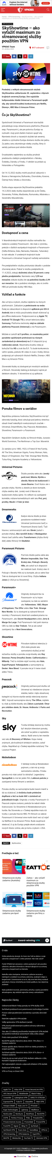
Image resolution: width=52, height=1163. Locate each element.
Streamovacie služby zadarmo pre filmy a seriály (36, 913)
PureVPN (6, 1126)
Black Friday (36, 1094)
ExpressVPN (8, 1102)
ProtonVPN (40, 1122)
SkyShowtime (16, 843)
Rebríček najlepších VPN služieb (14, 1019)
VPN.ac (44, 1130)
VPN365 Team (8, 47)
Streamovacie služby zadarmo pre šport (11, 912)
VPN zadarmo (23, 1134)
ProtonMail (28, 1122)
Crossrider (7, 1098)
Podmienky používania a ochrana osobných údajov (32, 1149)
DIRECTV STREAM (37, 1098)
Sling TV (24, 1126)
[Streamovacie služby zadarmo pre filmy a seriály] (38, 893)
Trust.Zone (22, 1130)
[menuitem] (20, 1156)
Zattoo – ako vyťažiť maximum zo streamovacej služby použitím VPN (36, 882)
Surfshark (34, 1126)
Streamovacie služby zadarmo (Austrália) (11, 879)
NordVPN (40, 1114)
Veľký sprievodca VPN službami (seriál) (17, 1022)
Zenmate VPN (41, 1138)
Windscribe (16, 1138)
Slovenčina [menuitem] (21, 1156)
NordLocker (7, 1114)
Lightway (24, 1110)
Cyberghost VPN (20, 1098)
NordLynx (19, 1114)
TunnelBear (33, 1130)
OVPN (5, 1118)
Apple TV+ (7, 1090)
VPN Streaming (14, 17)
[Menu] (3, 10)
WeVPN (6, 1138)
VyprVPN (36, 1134)
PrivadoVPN (38, 1118)
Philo (28, 1118)
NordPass (30, 1114)
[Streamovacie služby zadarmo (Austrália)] (13, 861)
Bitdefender (23, 1094)
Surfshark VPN (9, 1130)
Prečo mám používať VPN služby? (15, 1037)
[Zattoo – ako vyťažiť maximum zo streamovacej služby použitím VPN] (38, 861)
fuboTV (19, 1102)
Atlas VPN (18, 1090)
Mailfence (35, 1110)
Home (4, 17)
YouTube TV (28, 1138)
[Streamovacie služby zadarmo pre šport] (13, 893)
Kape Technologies (10, 1110)
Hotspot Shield (9, 1106)
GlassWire (29, 1102)
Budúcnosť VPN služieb (11, 1068)
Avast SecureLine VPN (34, 1090)
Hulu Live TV (23, 1106)
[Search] (48, 10)
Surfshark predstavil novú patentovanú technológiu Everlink (25, 1009)
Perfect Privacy (17, 1118)
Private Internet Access (12, 1122)
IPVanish (34, 1106)
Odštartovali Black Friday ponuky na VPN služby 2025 (23, 1006)
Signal (16, 1126)
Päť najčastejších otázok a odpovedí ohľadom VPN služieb (24, 1064)
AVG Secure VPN (9, 1094)
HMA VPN (40, 1102)
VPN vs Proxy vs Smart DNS (13, 1071)
